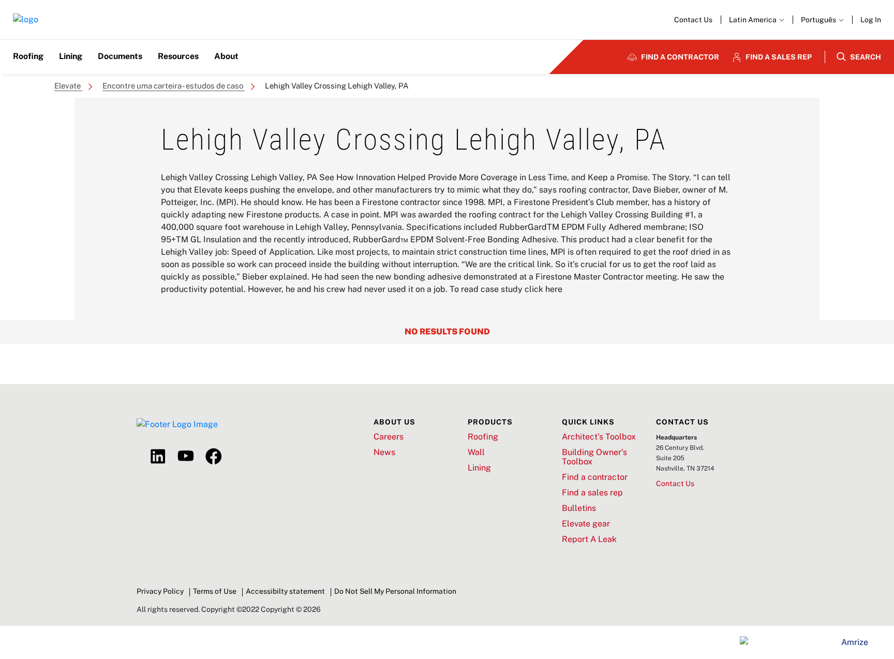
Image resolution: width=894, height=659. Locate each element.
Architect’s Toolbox (599, 437)
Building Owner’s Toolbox (594, 457)
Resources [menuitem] (178, 56)
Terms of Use (214, 591)
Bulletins (579, 508)
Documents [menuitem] (120, 56)
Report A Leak (589, 539)
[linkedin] (158, 456)
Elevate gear (586, 524)
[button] (822, 20)
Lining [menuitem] (70, 56)
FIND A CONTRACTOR (680, 57)
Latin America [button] (753, 20)
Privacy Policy (160, 591)
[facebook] (214, 456)
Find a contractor (595, 477)
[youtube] (186, 456)
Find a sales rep (592, 492)
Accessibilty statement (285, 591)
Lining (479, 468)
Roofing (483, 437)
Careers (389, 437)
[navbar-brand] (25, 19)
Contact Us (693, 20)
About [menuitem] (226, 56)
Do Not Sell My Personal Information (395, 591)
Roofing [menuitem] (28, 56)
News (384, 452)
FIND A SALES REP (779, 57)
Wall (476, 452)
